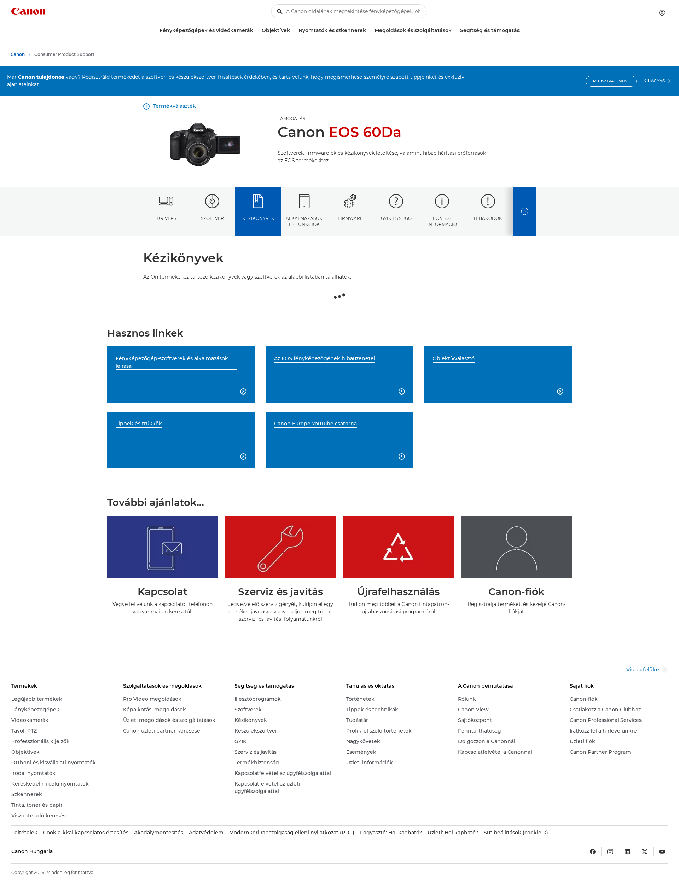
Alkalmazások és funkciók (304, 221)
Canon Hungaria (32, 851)
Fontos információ (442, 221)
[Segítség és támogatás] (522, 30)
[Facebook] (593, 851)
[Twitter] (645, 851)
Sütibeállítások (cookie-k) (516, 832)
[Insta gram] (610, 851)
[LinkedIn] (627, 851)
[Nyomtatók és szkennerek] (369, 30)
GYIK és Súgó (396, 218)
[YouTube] (662, 851)
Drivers (166, 218)
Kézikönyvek (258, 218)
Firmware (350, 218)
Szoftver (212, 218)
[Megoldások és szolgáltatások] (454, 30)
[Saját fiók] (662, 12)
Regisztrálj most (611, 81)
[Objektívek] (293, 30)
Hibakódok (488, 218)
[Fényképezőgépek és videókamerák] (256, 30)
